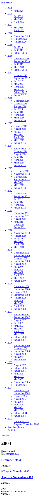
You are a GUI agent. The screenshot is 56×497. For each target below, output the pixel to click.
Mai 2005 (18, 379)
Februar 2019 (20, 53)
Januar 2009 (20, 280)
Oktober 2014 (20, 151)
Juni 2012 (18, 202)
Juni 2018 (18, 64)
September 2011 (22, 216)
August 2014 (20, 154)
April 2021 (19, 30)
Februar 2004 (20, 413)
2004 (9, 387)
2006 (9, 342)
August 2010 (20, 235)
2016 (9, 98)
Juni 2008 (18, 300)
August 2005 (20, 365)
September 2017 (22, 78)
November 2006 (22, 345)
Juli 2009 (18, 266)
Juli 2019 (18, 47)
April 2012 (19, 204)
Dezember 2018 (21, 58)
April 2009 (19, 275)
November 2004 (22, 393)
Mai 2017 (18, 84)
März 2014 (19, 162)
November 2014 (22, 148)
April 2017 (19, 86)
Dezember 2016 (21, 100)
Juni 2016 (18, 112)
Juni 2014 (18, 157)
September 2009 (22, 261)
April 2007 (19, 331)
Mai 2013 (18, 182)
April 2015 (19, 137)
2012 (9, 190)
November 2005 (22, 382)
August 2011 (20, 219)
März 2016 (19, 117)
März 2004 (19, 410)
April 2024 (19, 22)
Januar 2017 (20, 95)
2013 (9, 168)
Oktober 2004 (20, 396)
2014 (9, 145)
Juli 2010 (18, 238)
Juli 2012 (18, 199)
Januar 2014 (20, 165)
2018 (9, 55)
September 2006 (22, 351)
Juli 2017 (18, 81)
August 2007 (20, 320)
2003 (9, 418)
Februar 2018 (20, 69)
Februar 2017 (20, 92)
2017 (9, 72)
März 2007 (19, 334)
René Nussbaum (15, 427)
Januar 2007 (20, 340)
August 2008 (20, 297)
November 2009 (22, 255)
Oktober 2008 (20, 292)
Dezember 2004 (21, 390)
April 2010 (19, 244)
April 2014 (19, 159)
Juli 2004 (18, 401)
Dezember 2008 (21, 286)
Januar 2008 (20, 309)
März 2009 (19, 278)
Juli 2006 (18, 356)
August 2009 (20, 264)
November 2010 (22, 233)
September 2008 (22, 295)
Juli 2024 (18, 16)
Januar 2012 (20, 207)
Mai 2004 (18, 407)
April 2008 (19, 306)
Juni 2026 (18, 10)
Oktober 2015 (20, 126)
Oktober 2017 (20, 75)
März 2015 (19, 140)
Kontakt (11, 430)
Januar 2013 (20, 188)
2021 (9, 24)
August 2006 (20, 354)
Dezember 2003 (21, 421)
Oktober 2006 (20, 348)
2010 (9, 230)
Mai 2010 (18, 241)
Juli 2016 (18, 109)
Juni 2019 (18, 50)
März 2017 (19, 89)
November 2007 (22, 314)
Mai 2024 (18, 19)
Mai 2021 (18, 27)
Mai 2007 (18, 328)
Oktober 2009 (20, 258)
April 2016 (19, 114)
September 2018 (22, 61)
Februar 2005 (20, 368)
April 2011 (19, 224)
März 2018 (19, 67)
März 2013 (19, 185)
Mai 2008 (18, 303)
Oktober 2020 (20, 39)
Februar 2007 (20, 337)
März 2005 (19, 376)
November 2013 (22, 174)
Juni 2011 (18, 221)
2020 (9, 33)
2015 (9, 123)
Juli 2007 (18, 323)
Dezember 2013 (21, 171)
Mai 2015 (18, 134)
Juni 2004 (18, 404)
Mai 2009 (18, 272)
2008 (9, 283)
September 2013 (22, 179)
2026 (9, 8)
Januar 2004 (20, 415)
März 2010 (19, 247)
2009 (9, 249)
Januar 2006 (20, 359)
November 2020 (22, 36)
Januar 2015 (20, 143)
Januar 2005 (20, 370)
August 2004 (20, 399)
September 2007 (22, 317)
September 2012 (22, 196)
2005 (9, 362)
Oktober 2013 (20, 176)
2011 (9, 210)
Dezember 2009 (21, 252)
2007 (9, 311)
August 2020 (20, 41)
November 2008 (22, 289)
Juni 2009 (18, 269)
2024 (9, 13)
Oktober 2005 (20, 385)
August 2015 (20, 129)
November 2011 (22, 213)
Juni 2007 (18, 325)
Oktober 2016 (20, 103)
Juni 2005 (18, 373)
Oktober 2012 (20, 193)
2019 (9, 44)
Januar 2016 (20, 120)
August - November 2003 (26, 424)
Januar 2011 (20, 227)
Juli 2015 (18, 131)
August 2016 (20, 106)
